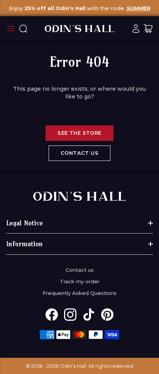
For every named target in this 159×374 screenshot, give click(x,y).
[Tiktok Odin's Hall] (89, 314)
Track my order (80, 281)
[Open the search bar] (23, 28)
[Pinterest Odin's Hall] (107, 314)
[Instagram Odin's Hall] (70, 314)
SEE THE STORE (79, 133)
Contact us (80, 270)
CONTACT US (79, 153)
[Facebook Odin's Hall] (52, 314)
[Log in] (135, 28)
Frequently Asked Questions (79, 293)
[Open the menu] (10, 28)
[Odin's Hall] (79, 28)
